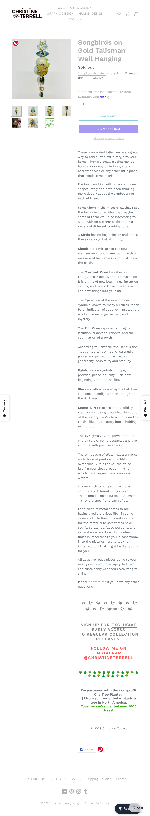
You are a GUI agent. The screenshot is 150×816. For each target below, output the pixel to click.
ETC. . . (74, 19)
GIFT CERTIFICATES (65, 779)
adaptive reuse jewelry (65, 803)
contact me (97, 582)
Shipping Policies (98, 779)
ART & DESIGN (81, 8)
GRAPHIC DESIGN (60, 13)
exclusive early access (114, 627)
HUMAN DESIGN (91, 13)
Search (121, 779)
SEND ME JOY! (35, 779)
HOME (60, 8)
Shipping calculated (92, 73)
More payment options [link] (109, 138)
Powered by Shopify (96, 803)
